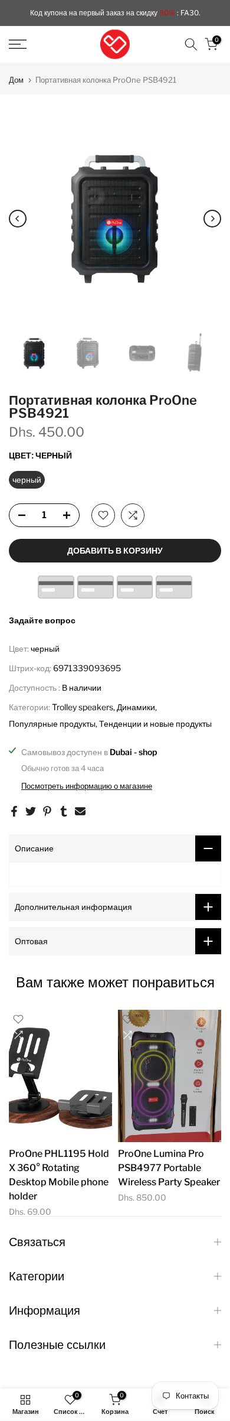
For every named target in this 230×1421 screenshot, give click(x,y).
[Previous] (18, 218)
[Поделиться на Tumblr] (63, 811)
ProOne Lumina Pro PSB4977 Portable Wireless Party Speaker (169, 1167)
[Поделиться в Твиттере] (30, 811)
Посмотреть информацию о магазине (86, 786)
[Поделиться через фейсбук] (14, 811)
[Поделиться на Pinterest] (47, 811)
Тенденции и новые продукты (155, 723)
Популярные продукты (52, 723)
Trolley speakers (82, 707)
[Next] (212, 218)
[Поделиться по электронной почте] (80, 811)
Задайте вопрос (42, 620)
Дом (16, 80)
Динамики (136, 707)
